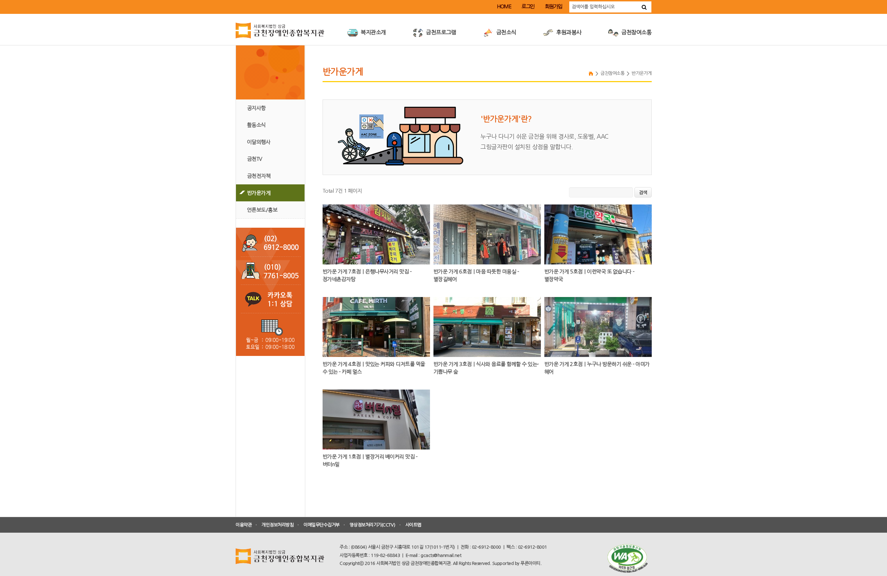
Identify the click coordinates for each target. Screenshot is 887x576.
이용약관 (244, 525)
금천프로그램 (440, 32)
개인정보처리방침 (277, 525)
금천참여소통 (636, 32)
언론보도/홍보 (262, 209)
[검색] (644, 7)
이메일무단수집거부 (322, 525)
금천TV (254, 159)
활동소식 (256, 125)
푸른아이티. (531, 563)
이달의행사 (259, 142)
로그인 (528, 6)
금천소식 (505, 32)
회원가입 (553, 6)
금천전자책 (259, 175)
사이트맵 (413, 525)
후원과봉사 (568, 32)
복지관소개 (373, 32)
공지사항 (256, 108)
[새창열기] (627, 558)
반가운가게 (259, 192)
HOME (504, 6)
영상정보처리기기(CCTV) (372, 525)
